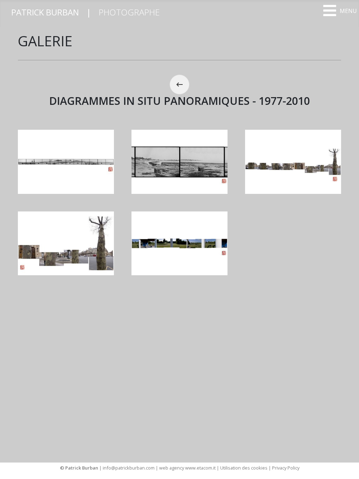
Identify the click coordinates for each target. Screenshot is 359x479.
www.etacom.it (201, 468)
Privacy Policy (285, 468)
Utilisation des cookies (243, 468)
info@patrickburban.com (129, 468)
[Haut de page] (346, 466)
